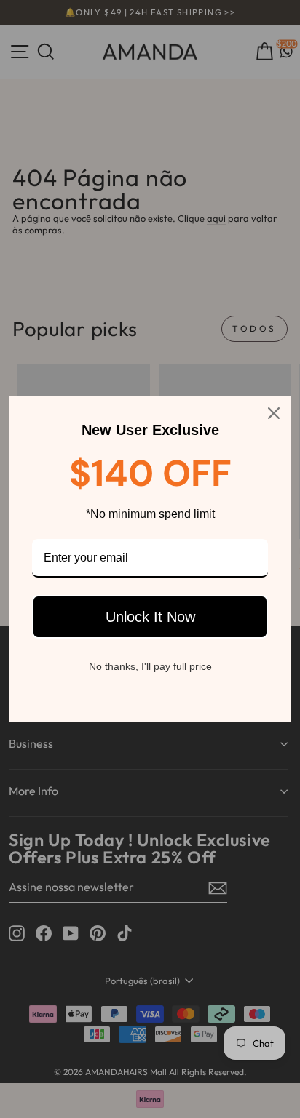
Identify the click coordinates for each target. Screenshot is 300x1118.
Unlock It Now (150, 617)
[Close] (273, 413)
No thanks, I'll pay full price (150, 666)
